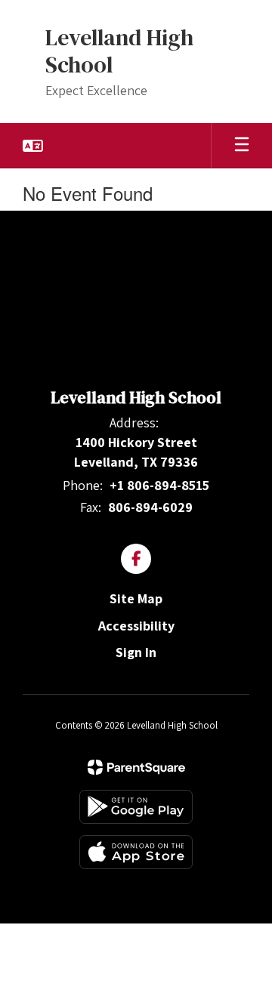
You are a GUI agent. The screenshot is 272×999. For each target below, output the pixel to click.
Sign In (136, 652)
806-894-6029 (150, 507)
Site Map (136, 598)
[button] (33, 145)
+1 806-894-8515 (159, 485)
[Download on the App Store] (136, 852)
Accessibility (136, 625)
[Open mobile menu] (242, 145)
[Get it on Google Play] (136, 807)
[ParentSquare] (136, 767)
